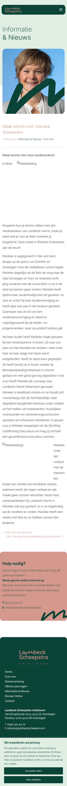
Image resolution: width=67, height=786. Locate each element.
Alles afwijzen (33, 779)
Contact (10, 701)
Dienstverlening (14, 681)
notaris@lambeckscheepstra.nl (23, 607)
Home (8, 672)
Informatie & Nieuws (29, 139)
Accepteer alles (33, 771)
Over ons (48, 139)
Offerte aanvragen (16, 686)
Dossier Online (13, 696)
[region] (33, 762)
